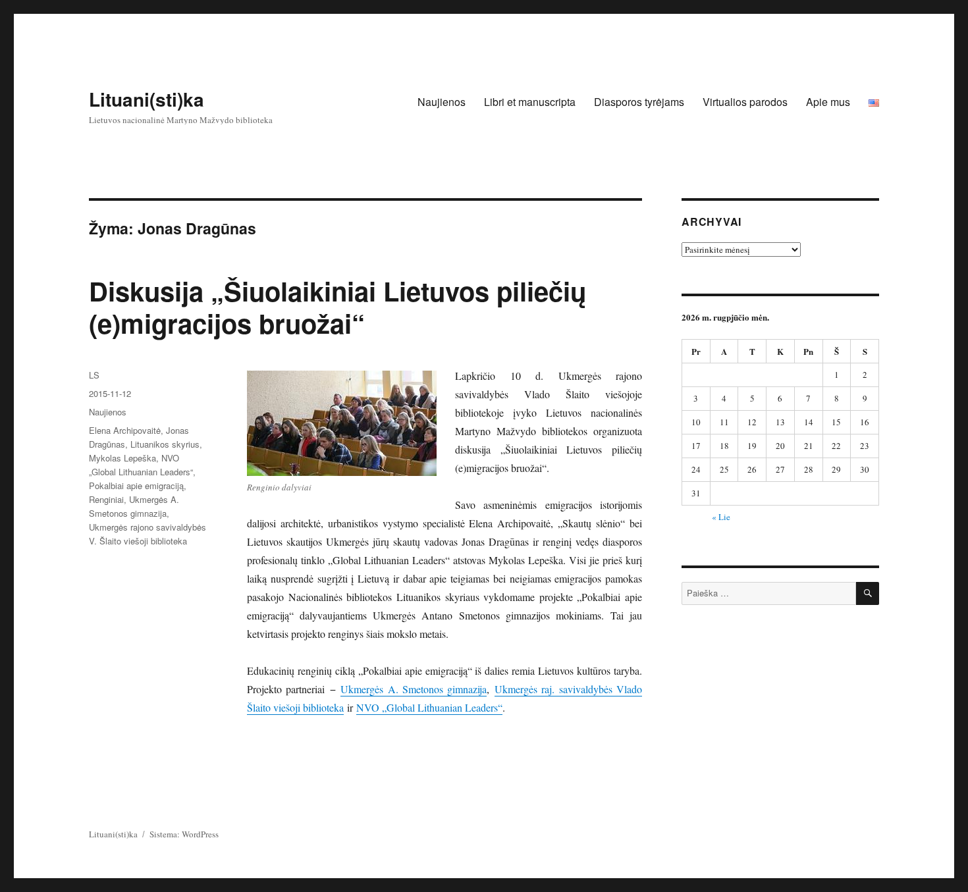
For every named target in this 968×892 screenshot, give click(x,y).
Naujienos (441, 101)
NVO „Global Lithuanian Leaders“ (429, 707)
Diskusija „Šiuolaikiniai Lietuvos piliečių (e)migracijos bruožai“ (337, 307)
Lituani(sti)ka (146, 99)
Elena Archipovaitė (125, 430)
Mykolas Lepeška (122, 458)
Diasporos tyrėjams (639, 101)
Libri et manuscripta (530, 101)
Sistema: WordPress (184, 834)
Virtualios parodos (745, 101)
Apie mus (828, 101)
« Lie (721, 517)
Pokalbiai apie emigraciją (136, 485)
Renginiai (106, 499)
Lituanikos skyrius (165, 444)
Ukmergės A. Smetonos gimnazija (413, 689)
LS (94, 375)
